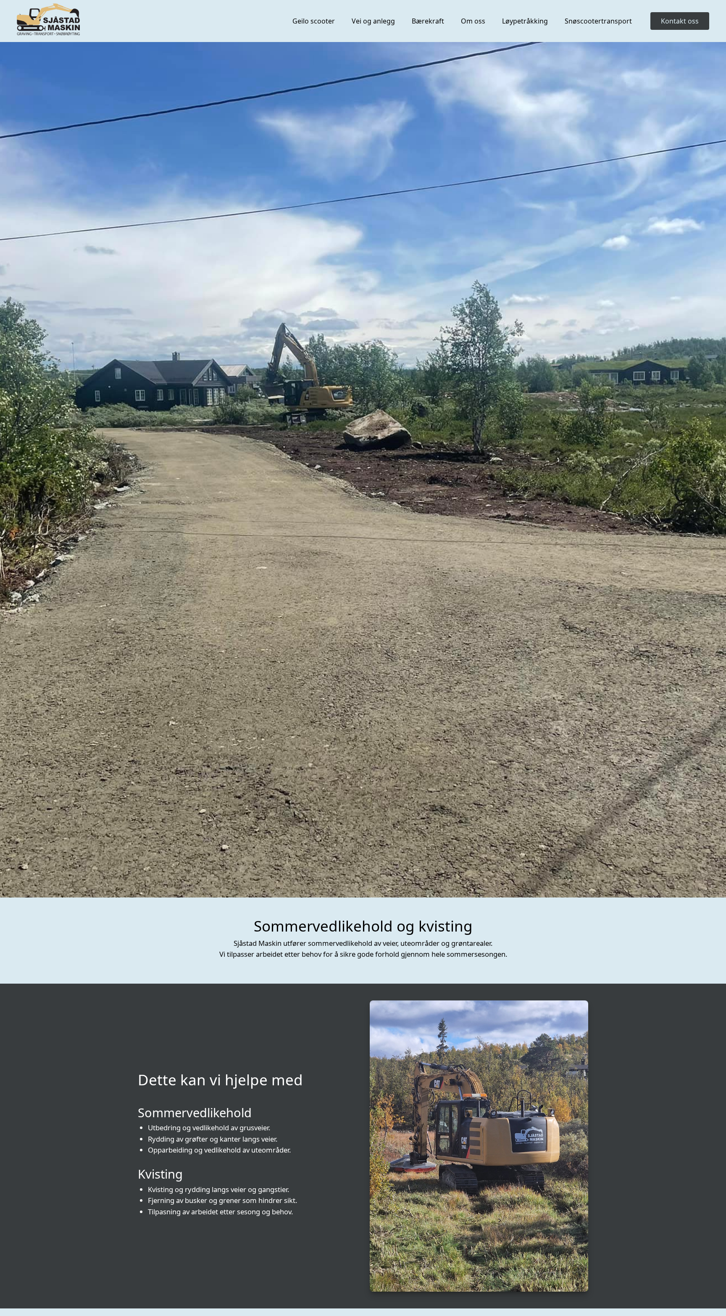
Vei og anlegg (373, 21)
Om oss (473, 21)
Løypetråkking (525, 21)
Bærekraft (428, 21)
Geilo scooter (313, 21)
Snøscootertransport (598, 21)
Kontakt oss (680, 21)
